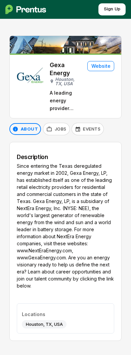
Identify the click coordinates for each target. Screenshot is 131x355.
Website (101, 66)
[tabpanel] (65, 241)
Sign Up (112, 9)
